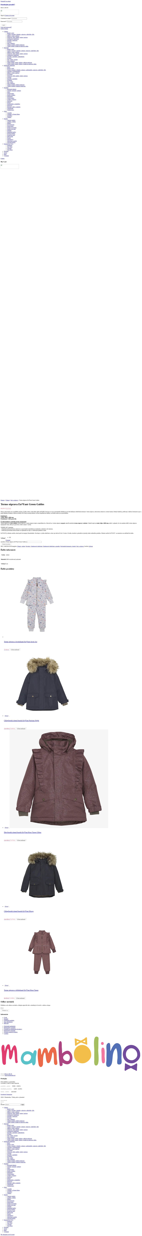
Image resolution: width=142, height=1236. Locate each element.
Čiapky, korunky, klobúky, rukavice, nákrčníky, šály (20, 1110)
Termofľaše (10, 1184)
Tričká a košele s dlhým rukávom (15, 1121)
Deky (8, 1168)
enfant (23, 546)
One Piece (10, 1226)
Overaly (9, 1153)
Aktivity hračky (11, 1196)
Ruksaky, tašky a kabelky (13, 1183)
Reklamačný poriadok (9, 1027)
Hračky (6, 1194)
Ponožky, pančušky (12, 1155)
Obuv (5, 1187)
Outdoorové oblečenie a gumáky (51, 546)
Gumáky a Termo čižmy (13, 1190)
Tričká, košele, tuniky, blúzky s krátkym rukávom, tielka (21, 1140)
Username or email (6, 18)
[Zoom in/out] (6, 1100)
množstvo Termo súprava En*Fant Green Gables (13, 542)
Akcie (5, 1229)
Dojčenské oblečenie (9, 1141)
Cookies (6, 1033)
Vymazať (8, 540)
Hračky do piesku (11, 1203)
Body (8, 1143)
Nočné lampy (10, 1174)
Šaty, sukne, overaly (12, 1135)
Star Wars (9, 1223)
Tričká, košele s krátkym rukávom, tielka (17, 1122)
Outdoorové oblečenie (36, 546)
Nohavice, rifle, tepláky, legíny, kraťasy (17, 1113)
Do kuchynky (10, 1200)
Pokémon (9, 1221)
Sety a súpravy (14, 500)
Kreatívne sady (11, 1211)
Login (3, 25)
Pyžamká (9, 1156)
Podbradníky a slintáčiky (13, 1180)
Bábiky (9, 1199)
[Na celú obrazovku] (4, 1100)
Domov (3, 500)
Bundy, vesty (10, 1109)
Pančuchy (9, 1177)
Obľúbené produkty (9, 1020)
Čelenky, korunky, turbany (14, 1166)
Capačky (9, 1189)
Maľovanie (10, 1212)
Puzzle (9, 1214)
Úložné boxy (10, 1186)
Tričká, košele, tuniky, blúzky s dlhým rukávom (19, 1138)
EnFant (91, 546)
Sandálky (9, 1192)
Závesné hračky (11, 1218)
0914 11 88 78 (8, 1074)
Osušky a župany (11, 1175)
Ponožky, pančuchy (12, 1116)
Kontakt (6, 1019)
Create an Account (9, 15)
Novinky (28, 546)
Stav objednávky (8, 1022)
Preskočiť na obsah (6, 1)
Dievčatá (6, 1124)
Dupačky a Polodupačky (13, 1147)
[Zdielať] (3, 1100)
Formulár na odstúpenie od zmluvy (13, 1029)
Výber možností (15, 649)
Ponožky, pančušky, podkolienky (15, 1132)
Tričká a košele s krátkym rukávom (16, 1162)
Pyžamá (9, 1118)
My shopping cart (5, 1234)
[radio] (10, 537)
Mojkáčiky (10, 1172)
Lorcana (9, 1224)
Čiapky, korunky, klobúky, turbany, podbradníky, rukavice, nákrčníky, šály (26, 1146)
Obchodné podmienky (10, 1026)
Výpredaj (6, 1231)
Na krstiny (10, 1150)
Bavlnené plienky (11, 1165)
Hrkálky (9, 1206)
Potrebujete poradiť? (8, 4)
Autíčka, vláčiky (11, 1197)
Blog (5, 1230)
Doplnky (6, 1163)
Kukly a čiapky (11, 1171)
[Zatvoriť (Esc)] (1, 1100)
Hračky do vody (11, 1205)
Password (4, 21)
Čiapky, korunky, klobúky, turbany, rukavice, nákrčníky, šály (23, 1126)
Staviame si (10, 1215)
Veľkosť (3, 538)
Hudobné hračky (11, 1208)
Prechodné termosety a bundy (68, 546)
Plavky (9, 1178)
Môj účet (6, 1023)
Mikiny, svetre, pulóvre (13, 1112)
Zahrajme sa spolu (12, 1217)
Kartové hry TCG (8, 1220)
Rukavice (9, 1181)
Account (12, 1234)
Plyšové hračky (11, 1209)
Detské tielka (10, 1169)
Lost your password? (6, 27)
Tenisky (9, 1193)
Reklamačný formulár (9, 1030)
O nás (5, 1017)
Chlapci (8, 500)
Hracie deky (10, 1202)
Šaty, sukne (10, 1158)
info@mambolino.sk (10, 1075)
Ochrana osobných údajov (11, 1032)
